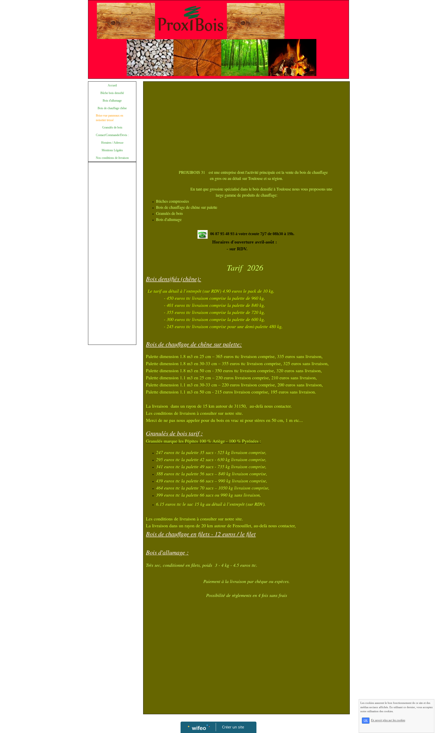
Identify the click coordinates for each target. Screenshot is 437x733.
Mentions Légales (112, 150)
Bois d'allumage (112, 100)
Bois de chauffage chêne (112, 108)
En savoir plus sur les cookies (388, 720)
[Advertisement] (112, 266)
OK (366, 720)
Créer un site (233, 726)
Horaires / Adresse (112, 142)
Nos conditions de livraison (112, 158)
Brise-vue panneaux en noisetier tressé (109, 118)
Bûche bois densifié (112, 93)
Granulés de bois (112, 127)
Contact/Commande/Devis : (112, 135)
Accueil (112, 85)
